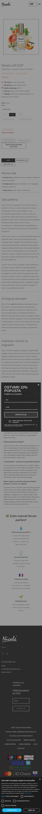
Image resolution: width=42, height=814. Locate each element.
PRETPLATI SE (21, 415)
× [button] (40, 779)
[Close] (38, 384)
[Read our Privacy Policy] (36, 425)
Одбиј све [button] (31, 810)
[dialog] (21, 795)
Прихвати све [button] (12, 810)
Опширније (28, 793)
